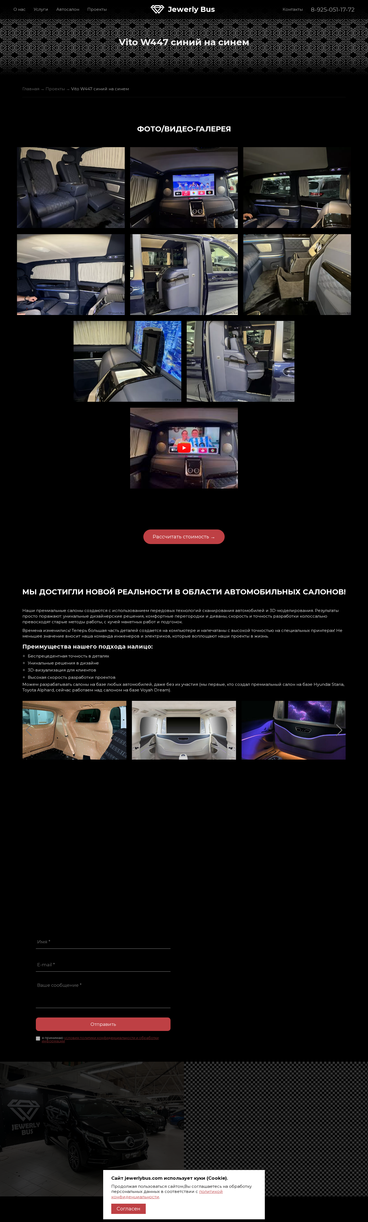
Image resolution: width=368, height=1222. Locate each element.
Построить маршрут (219, 976)
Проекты (97, 9)
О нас (19, 9)
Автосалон (67, 9)
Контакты (293, 9)
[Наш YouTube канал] (203, 1001)
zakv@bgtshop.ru (215, 944)
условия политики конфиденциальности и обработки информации (100, 1039)
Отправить (103, 1024)
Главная (30, 88)
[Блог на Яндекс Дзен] (233, 1001)
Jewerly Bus (191, 9)
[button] (28, 730)
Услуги (41, 9)
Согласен (128, 1209)
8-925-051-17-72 (333, 9)
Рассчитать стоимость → (184, 537)
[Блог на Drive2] (218, 1001)
